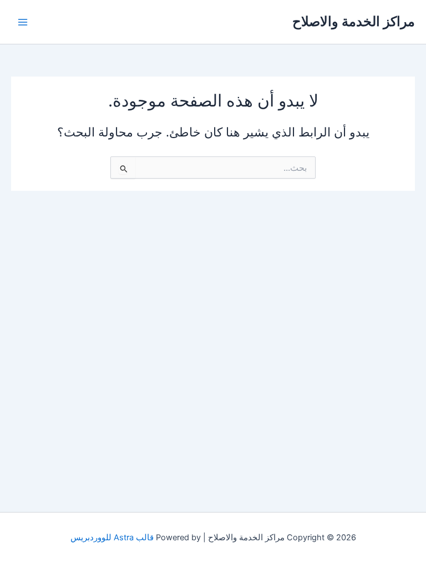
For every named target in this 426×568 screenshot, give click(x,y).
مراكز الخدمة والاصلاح (353, 21)
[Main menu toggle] (22, 22)
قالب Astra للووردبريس (112, 537)
